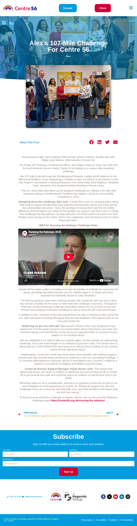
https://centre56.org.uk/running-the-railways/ (78, 400)
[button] (91, 142)
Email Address (8, 459)
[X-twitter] (109, 496)
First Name (7, 450)
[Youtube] (115, 496)
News (68, 56)
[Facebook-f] (103, 496)
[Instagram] (127, 496)
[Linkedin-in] (121, 496)
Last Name (73, 450)
